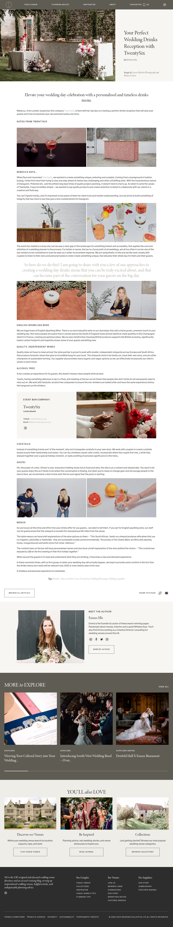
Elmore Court (130, 75)
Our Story (113, 893)
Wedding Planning (98, 578)
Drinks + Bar (58, 578)
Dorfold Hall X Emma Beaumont (137, 755)
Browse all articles (19, 593)
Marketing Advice (117, 897)
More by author (101, 649)
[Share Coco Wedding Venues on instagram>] (5, 892)
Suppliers (9, 751)
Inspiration (82, 890)
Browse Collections (143, 852)
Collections (82, 886)
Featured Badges (117, 900)
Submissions (114, 890)
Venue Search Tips (86, 893)
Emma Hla (132, 60)
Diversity (52, 917)
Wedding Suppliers (116, 578)
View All (164, 687)
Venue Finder (83, 883)
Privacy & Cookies (36, 917)
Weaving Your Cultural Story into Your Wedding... (29, 758)
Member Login (115, 886)
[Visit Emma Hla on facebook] (96, 639)
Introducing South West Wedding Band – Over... (86, 758)
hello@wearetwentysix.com (40, 422)
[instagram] (164, 4)
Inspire (131, 751)
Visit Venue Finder (30, 852)
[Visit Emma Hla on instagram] (107, 639)
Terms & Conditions (14, 917)
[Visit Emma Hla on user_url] (90, 639)
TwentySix (69, 111)
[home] (8, 4)
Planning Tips (83, 897)
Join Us (111, 883)
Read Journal (86, 852)
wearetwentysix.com (38, 418)
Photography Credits (87, 917)
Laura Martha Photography (144, 72)
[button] (31, 4)
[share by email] (166, 593)
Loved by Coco (72, 578)
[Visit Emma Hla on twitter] (101, 639)
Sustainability (66, 917)
